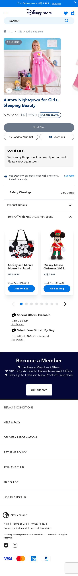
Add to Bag (21, 288)
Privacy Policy (37, 523)
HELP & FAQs (12, 422)
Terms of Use (20, 523)
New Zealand (18, 515)
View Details (67, 192)
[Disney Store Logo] (39, 13)
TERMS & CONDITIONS (18, 407)
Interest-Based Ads (41, 528)
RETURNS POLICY (15, 452)
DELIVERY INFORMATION (20, 437)
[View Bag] (72, 13)
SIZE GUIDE (11, 482)
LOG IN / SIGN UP (15, 497)
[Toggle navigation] (5, 12)
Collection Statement (15, 528)
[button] (74, 2)
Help (6, 523)
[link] (13, 304)
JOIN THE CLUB (14, 467)
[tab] (39, 205)
